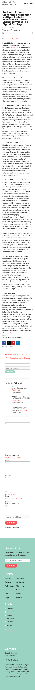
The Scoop (20, 586)
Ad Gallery (20, 582)
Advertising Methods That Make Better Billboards (19, 408)
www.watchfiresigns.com (13, 333)
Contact (19, 594)
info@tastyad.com (11, 660)
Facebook (10, 612)
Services (8, 578)
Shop (7, 590)
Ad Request (9, 586)
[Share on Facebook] (4, 343)
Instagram (10, 618)
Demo (7, 594)
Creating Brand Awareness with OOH (19, 387)
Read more (16, 390)
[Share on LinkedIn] (18, 343)
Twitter (9, 615)
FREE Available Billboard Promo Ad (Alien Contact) (21, 397)
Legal (7, 598)
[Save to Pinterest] (13, 343)
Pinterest (10, 609)
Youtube (10, 622)
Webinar (19, 598)
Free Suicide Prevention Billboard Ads (18, 359)
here (13, 284)
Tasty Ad (8, 582)
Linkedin (10, 625)
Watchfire (12, 48)
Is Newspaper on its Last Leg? (17, 354)
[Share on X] (9, 343)
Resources (20, 590)
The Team (20, 578)
